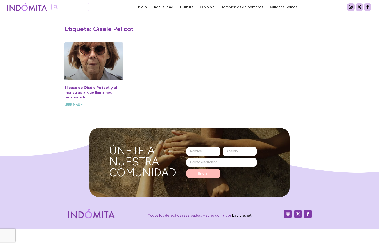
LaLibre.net (242, 215)
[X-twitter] (359, 7)
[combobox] (70, 7)
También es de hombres (242, 7)
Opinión (207, 7)
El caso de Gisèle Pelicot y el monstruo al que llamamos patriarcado (90, 92)
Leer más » (73, 105)
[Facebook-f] (367, 7)
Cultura (187, 7)
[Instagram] (351, 7)
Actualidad (163, 7)
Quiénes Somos (284, 7)
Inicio (142, 7)
